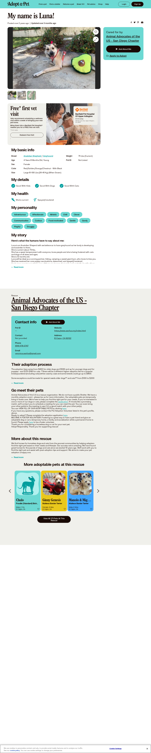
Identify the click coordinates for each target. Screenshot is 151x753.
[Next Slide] (97, 58)
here (64, 408)
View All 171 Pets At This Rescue (54, 519)
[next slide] (98, 491)
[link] (68, 4)
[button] (27, 491)
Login (124, 4)
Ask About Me (125, 49)
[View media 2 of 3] (21, 95)
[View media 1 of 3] (12, 95)
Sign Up (137, 4)
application (63, 401)
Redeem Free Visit (27, 135)
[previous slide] (10, 491)
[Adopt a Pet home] (18, 4)
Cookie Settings (115, 749)
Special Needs (28, 493)
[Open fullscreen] (96, 39)
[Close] (147, 748)
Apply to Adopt (118, 55)
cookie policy (15, 750)
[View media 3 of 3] (31, 95)
